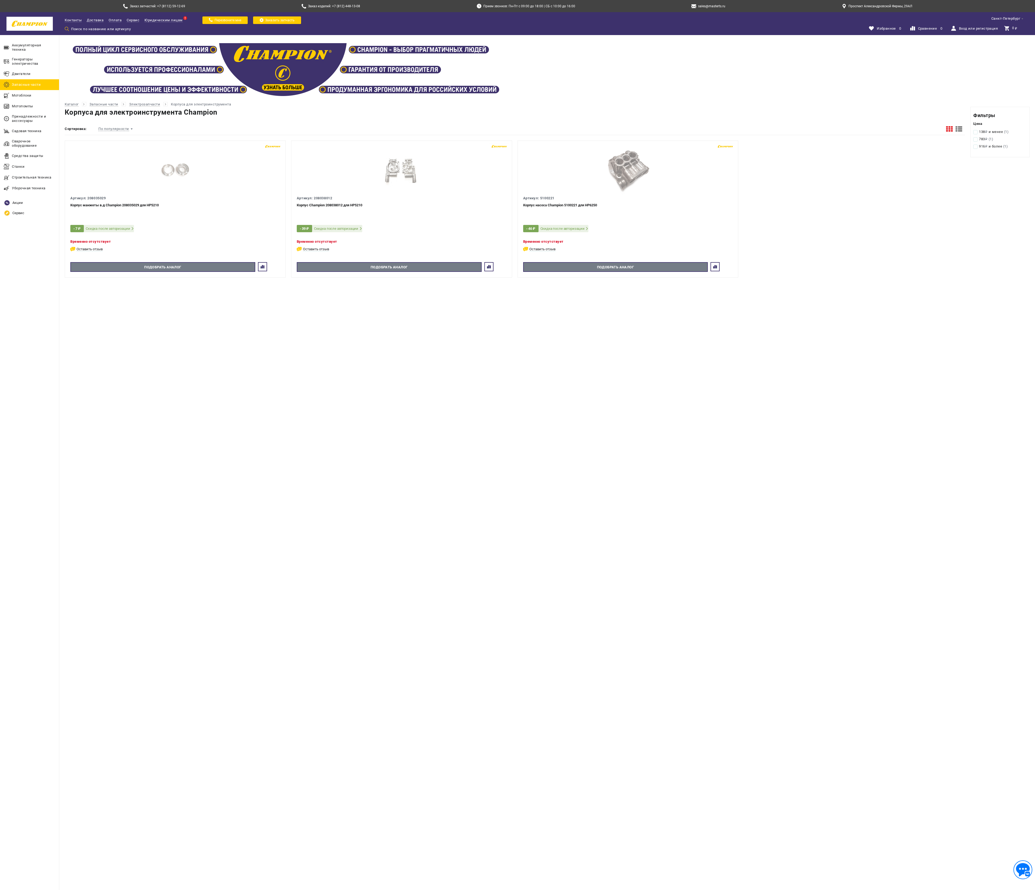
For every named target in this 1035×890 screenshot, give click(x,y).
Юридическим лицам (163, 20)
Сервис (133, 20)
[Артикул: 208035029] (175, 170)
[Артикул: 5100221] (628, 170)
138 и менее (994, 132)
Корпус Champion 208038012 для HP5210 (329, 205)
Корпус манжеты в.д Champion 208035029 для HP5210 (114, 205)
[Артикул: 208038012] (401, 170)
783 (986, 139)
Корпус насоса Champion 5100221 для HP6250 (560, 205)
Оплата (115, 20)
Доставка (95, 20)
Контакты (73, 20)
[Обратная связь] (1022, 869)
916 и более (993, 146)
